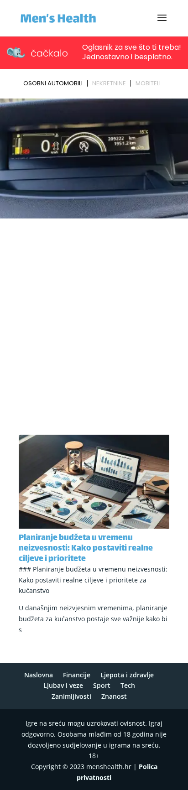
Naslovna (38, 674)
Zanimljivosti (71, 696)
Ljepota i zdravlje (127, 674)
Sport (101, 685)
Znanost (114, 696)
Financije (76, 674)
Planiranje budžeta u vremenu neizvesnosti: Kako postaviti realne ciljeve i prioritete (86, 549)
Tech (127, 685)
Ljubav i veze (63, 685)
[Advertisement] (94, 320)
